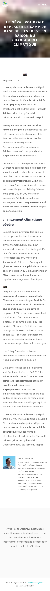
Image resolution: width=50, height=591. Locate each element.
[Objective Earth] (4, 4)
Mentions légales (35, 582)
